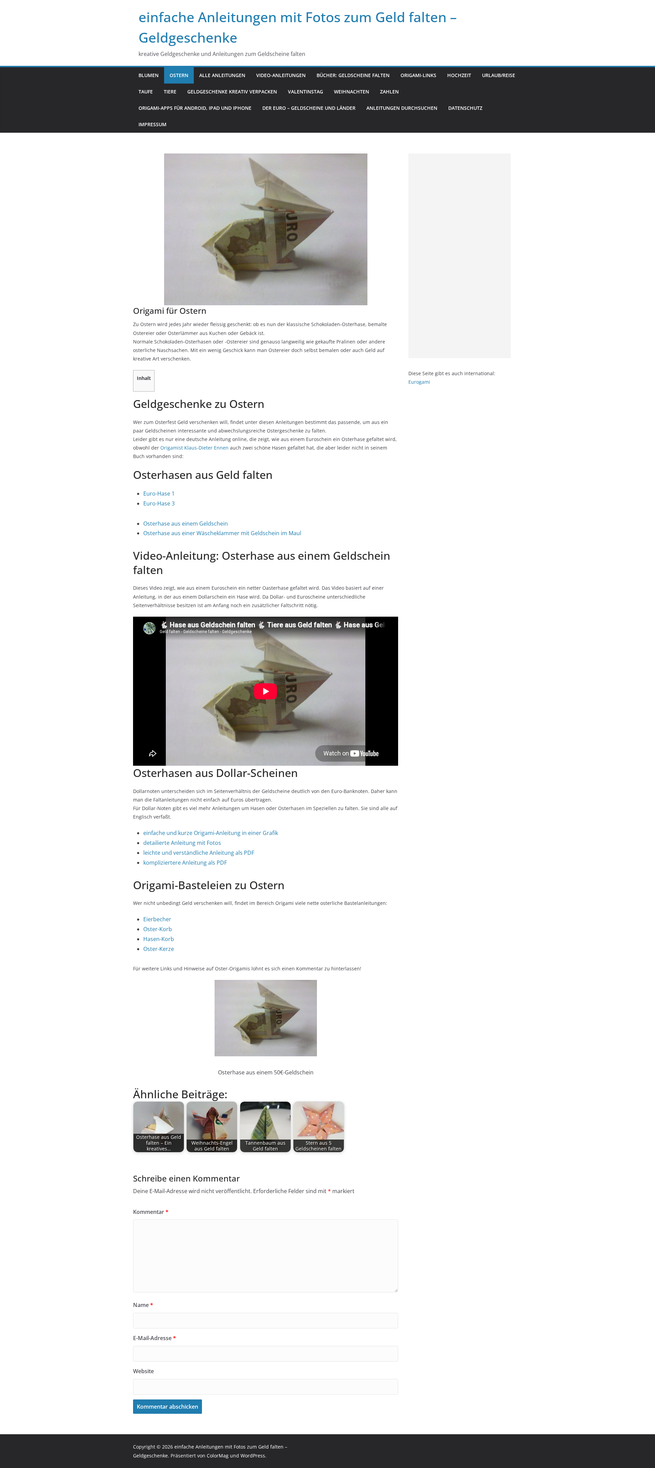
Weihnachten (351, 91)
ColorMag (218, 1455)
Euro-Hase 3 (159, 503)
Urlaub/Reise (498, 75)
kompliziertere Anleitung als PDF (185, 862)
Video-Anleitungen (281, 75)
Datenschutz (465, 108)
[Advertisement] (459, 255)
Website (143, 1371)
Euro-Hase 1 (159, 493)
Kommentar (151, 1212)
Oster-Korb (157, 929)
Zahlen (389, 91)
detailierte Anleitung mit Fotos (182, 843)
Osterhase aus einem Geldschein (185, 523)
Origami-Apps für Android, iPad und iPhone (195, 108)
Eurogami (419, 382)
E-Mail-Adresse (154, 1338)
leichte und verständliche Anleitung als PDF (198, 852)
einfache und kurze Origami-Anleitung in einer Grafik (210, 833)
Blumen (149, 75)
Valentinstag (305, 91)
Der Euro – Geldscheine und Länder (308, 108)
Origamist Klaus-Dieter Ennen (194, 447)
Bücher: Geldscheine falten (353, 75)
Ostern (179, 75)
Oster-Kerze (158, 949)
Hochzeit (459, 75)
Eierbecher (157, 919)
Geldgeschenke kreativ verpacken (232, 91)
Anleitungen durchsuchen (401, 108)
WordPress (253, 1455)
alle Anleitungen (222, 75)
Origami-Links (418, 75)
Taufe (146, 91)
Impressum (152, 124)
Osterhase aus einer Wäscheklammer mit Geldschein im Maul (222, 533)
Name (143, 1305)
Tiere (170, 91)
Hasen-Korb (158, 939)
